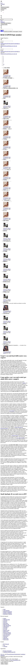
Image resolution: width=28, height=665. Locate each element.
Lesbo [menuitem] (11, 43)
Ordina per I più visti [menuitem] (12, 46)
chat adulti (5, 627)
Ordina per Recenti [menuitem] (4, 46)
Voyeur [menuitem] (14, 43)
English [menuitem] (6, 663)
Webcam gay (5, 631)
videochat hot (6, 626)
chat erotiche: (12, 411)
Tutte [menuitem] (2, 43)
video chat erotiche (7, 625)
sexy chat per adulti (20, 437)
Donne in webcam (7, 632)
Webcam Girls (6, 624)
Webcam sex (5, 636)
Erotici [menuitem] (4, 43)
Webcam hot (5, 638)
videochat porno (6, 619)
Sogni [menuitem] (6, 43)
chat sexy (5, 622)
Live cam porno (6, 634)
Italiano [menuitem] (2, 663)
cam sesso (5, 620)
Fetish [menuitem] (17, 43)
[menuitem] (1, 2)
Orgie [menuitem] (9, 43)
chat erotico (5, 623)
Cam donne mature (7, 633)
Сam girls (5, 637)
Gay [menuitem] (19, 43)
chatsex (24, 383)
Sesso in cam (5, 639)
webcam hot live (15, 435)
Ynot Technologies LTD (15, 660)
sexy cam (5, 629)
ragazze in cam (6, 630)
